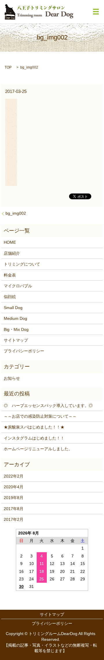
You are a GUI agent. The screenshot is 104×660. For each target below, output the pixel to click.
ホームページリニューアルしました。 (38, 448)
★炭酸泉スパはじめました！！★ (34, 427)
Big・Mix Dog (16, 329)
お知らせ (12, 378)
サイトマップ (16, 340)
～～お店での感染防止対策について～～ (40, 416)
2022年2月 (13, 476)
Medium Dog (15, 318)
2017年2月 (13, 519)
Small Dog (13, 307)
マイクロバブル (18, 286)
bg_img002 (15, 213)
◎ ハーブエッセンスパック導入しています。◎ (48, 405)
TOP (8, 67)
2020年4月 (13, 487)
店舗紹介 (12, 253)
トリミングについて (22, 264)
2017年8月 (13, 508)
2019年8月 (13, 497)
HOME (10, 242)
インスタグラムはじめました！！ (34, 438)
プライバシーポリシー (24, 351)
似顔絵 (10, 296)
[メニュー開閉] (96, 12)
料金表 (10, 275)
